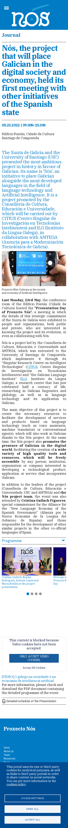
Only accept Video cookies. (34, 658)
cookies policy (16, 784)
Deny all (32, 809)
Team (7, 755)
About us (9, 751)
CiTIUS (32, 367)
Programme (12, 540)
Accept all (32, 819)
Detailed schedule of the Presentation (31, 701)
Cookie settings (32, 798)
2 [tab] (32, 593)
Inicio (7, 747)
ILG (24, 379)
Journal (11, 35)
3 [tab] (36, 593)
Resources (9, 758)
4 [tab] (40, 593)
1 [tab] (28, 593)
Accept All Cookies (34, 667)
